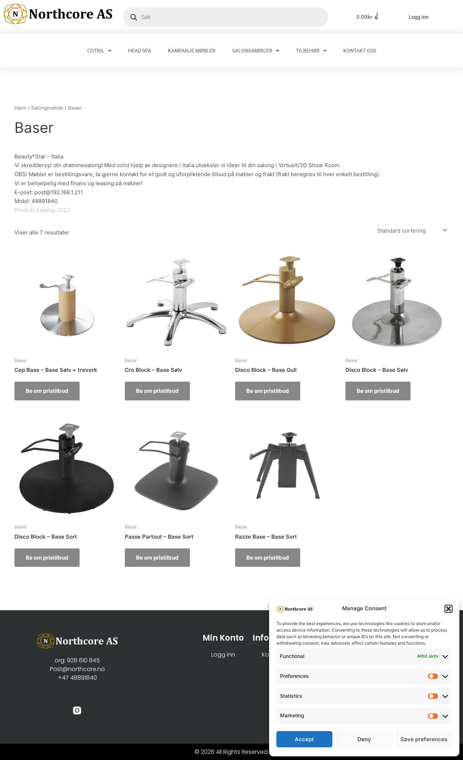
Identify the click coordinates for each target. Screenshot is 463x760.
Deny (364, 739)
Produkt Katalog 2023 (42, 210)
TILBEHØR (308, 51)
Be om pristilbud (47, 390)
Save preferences (423, 739)
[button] (448, 608)
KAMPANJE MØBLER (192, 51)
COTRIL (96, 51)
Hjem (20, 108)
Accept (304, 739)
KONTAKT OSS (359, 51)
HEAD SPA (139, 51)
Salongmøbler (47, 108)
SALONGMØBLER (252, 51)
